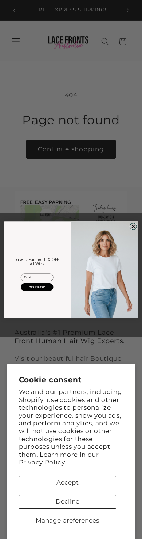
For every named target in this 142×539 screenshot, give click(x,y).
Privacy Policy (42, 462)
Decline (67, 501)
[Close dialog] (133, 226)
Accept (67, 482)
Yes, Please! (37, 286)
